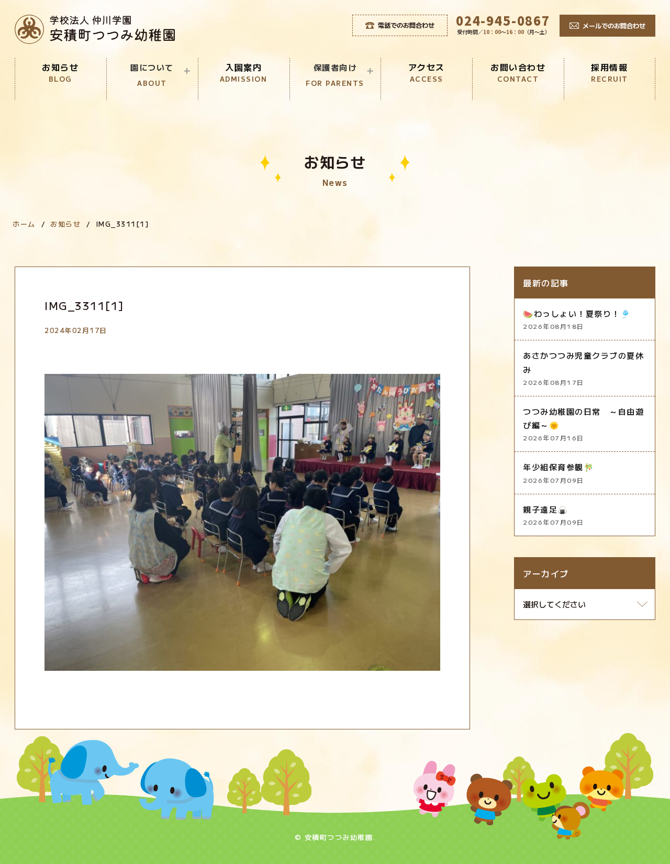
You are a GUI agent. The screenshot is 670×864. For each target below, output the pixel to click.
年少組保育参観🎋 (558, 472)
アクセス (426, 72)
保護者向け (335, 75)
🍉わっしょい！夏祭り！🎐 (577, 319)
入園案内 (243, 72)
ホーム (24, 224)
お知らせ (60, 72)
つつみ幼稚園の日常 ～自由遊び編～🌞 (583, 424)
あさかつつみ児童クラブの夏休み (583, 368)
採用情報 (609, 72)
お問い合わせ (517, 72)
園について (152, 75)
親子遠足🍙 (553, 515)
